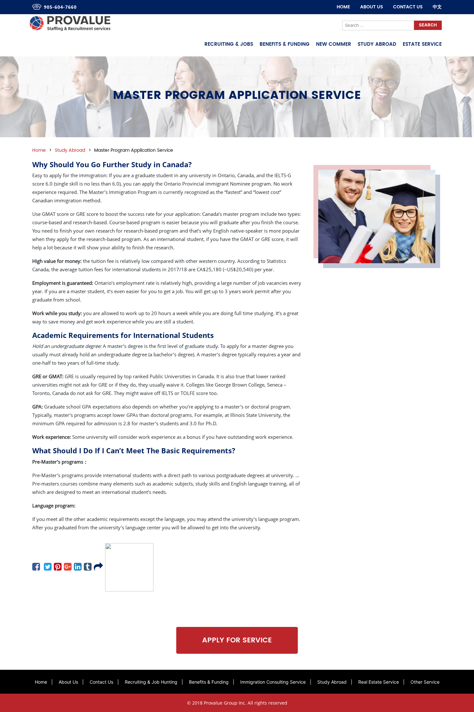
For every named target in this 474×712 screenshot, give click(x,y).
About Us (371, 7)
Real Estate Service (378, 682)
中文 (437, 7)
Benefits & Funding (285, 44)
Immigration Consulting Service (273, 682)
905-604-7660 (60, 7)
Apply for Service (237, 640)
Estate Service (422, 44)
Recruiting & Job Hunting (151, 682)
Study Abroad (377, 44)
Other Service (424, 682)
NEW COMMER (333, 44)
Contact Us (408, 7)
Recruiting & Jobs (228, 44)
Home (343, 7)
